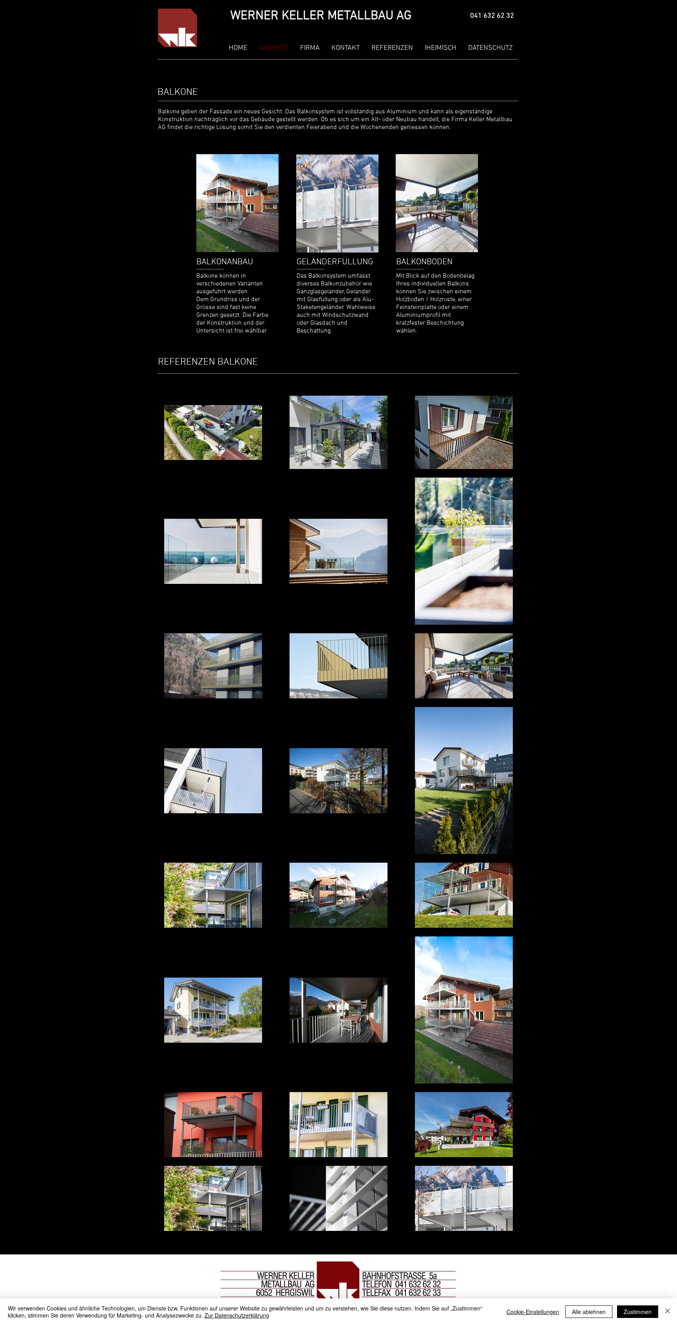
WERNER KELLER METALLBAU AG (320, 16)
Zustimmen (638, 1312)
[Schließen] (667, 1312)
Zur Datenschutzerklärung (237, 1315)
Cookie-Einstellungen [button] (533, 1312)
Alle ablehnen (589, 1312)
